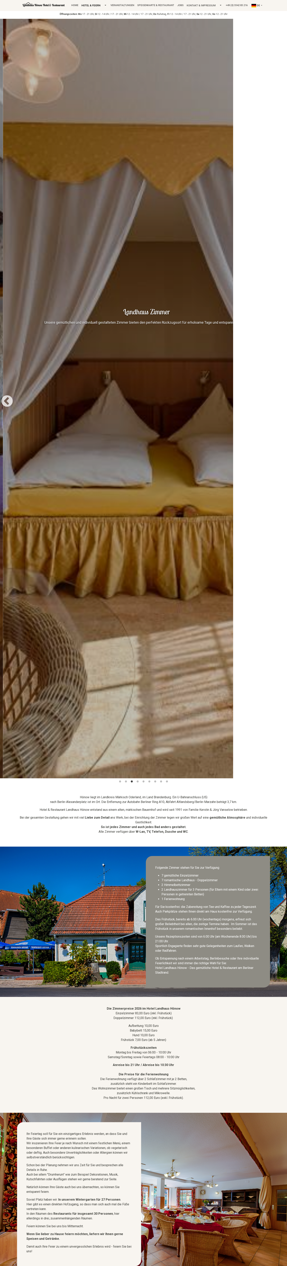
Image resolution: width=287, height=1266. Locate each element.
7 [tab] (155, 782)
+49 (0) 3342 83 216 (237, 5)
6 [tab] (149, 782)
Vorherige (7, 399)
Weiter (280, 399)
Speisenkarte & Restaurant (155, 5)
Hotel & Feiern (90, 5)
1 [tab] (120, 782)
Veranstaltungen (122, 5)
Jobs (180, 5)
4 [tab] (138, 782)
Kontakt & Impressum (201, 5)
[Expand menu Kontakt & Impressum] (220, 5)
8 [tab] (161, 782)
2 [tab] (126, 782)
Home (74, 5)
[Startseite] (43, 4)
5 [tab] (143, 782)
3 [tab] (132, 782)
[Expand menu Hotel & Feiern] (105, 5)
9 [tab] (167, 782)
